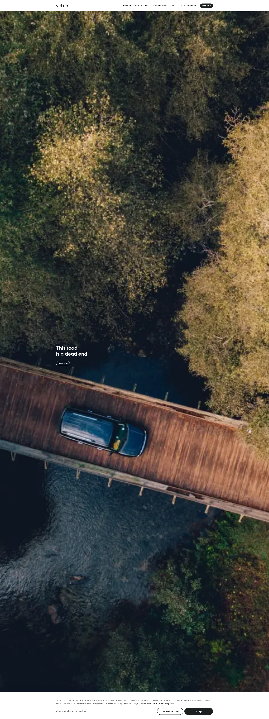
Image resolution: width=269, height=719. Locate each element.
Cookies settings (170, 711)
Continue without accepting (71, 711)
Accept (198, 711)
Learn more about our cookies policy (157, 703)
